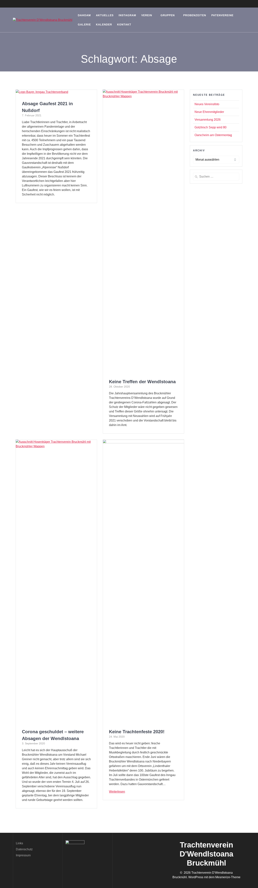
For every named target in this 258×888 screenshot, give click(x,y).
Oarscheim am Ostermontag (213, 135)
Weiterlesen (117, 791)
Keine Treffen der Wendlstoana (142, 381)
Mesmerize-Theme (227, 877)
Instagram (127, 15)
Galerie (84, 24)
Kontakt (124, 24)
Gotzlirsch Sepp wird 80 (210, 127)
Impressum (23, 855)
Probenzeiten (194, 15)
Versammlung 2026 (208, 119)
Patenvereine (222, 15)
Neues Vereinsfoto (207, 104)
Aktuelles (105, 15)
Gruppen (168, 15)
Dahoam (84, 15)
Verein (146, 15)
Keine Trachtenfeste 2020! (137, 731)
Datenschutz (24, 849)
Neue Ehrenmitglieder (209, 111)
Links (19, 843)
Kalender (104, 24)
